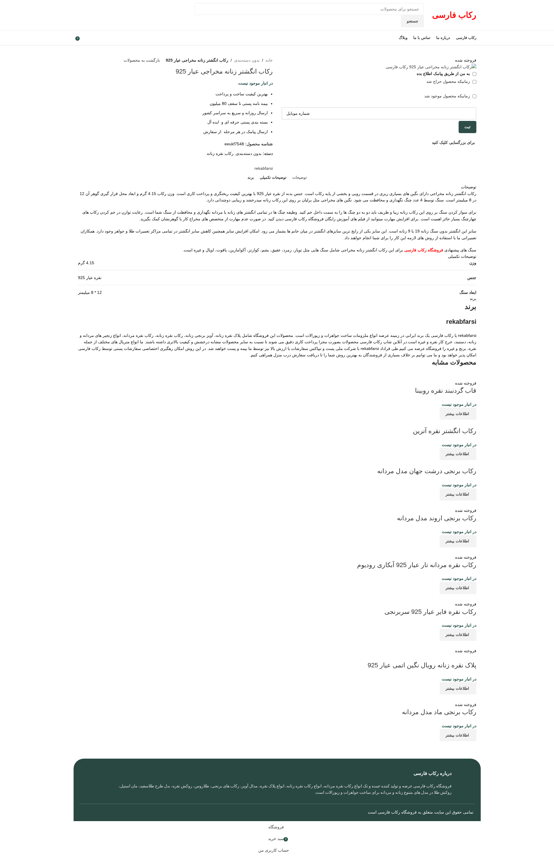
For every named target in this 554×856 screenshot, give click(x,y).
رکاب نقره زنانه (220, 153)
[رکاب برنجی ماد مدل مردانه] (402, 697)
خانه (269, 60)
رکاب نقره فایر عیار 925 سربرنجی (430, 611)
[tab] (299, 177)
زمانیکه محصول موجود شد (447, 96)
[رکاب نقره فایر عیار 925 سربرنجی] (409, 597)
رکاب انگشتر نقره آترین (444, 431)
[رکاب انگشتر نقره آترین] (427, 423)
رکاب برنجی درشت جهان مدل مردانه (426, 471)
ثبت (467, 127)
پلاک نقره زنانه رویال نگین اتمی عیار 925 (422, 665)
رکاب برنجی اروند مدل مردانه (436, 518)
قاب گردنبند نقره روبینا (445, 390)
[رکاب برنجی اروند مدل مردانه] (438, 503)
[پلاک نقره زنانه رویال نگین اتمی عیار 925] (439, 644)
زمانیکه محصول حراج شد (448, 81)
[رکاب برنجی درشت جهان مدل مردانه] (417, 463)
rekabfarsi (263, 168)
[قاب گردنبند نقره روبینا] (412, 376)
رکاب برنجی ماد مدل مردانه (439, 712)
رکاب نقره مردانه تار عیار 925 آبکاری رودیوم (416, 565)
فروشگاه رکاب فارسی (397, 812)
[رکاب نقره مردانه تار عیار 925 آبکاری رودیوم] (435, 550)
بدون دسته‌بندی (247, 60)
